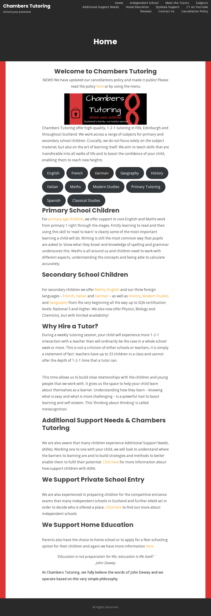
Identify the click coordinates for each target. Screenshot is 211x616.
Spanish (54, 200)
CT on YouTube (197, 7)
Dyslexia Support (167, 7)
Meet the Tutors (177, 3)
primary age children (65, 219)
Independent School (144, 3)
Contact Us (166, 11)
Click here (111, 462)
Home (119, 3)
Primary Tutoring (145, 186)
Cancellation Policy (194, 11)
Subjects (202, 3)
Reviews (145, 11)
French (77, 173)
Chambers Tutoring (26, 6)
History (157, 173)
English (53, 173)
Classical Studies (86, 200)
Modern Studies (106, 186)
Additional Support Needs (100, 7)
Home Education (137, 7)
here (100, 86)
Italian (52, 186)
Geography (130, 173)
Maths (75, 186)
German (102, 173)
